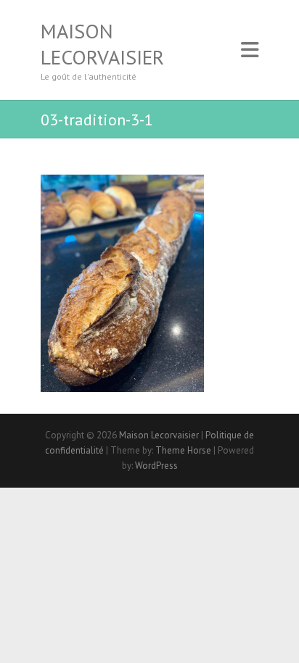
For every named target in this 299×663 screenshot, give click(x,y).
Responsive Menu (249, 50)
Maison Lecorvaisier (102, 44)
